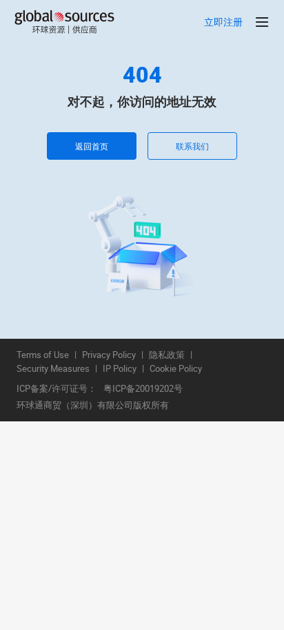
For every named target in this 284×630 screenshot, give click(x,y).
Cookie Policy (176, 369)
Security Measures (53, 369)
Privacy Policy (109, 355)
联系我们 (192, 145)
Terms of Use (43, 355)
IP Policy (119, 369)
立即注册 (223, 22)
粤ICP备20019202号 (143, 389)
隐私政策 (167, 355)
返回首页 (91, 145)
